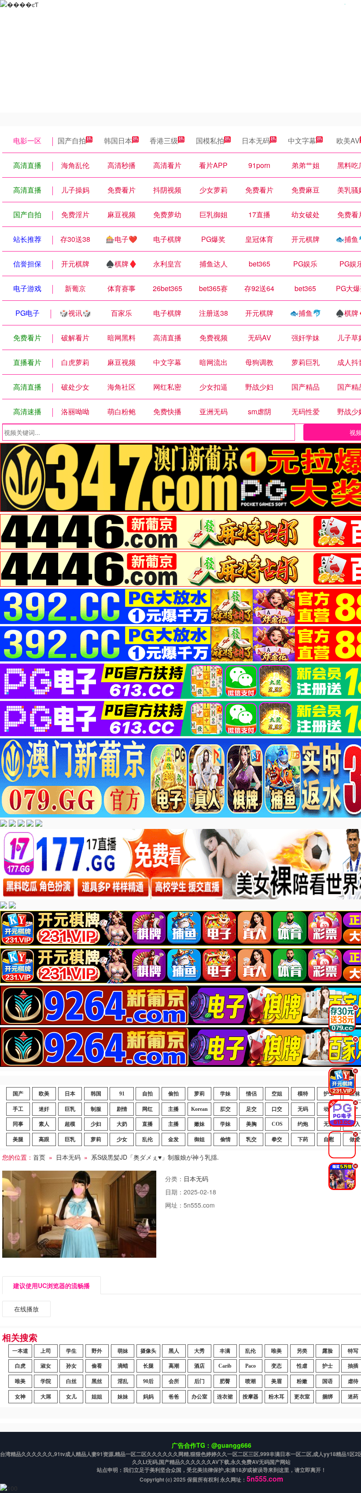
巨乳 (70, 1109)
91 (122, 1094)
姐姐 (97, 1397)
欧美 (44, 1094)
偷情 (225, 1139)
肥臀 (225, 1381)
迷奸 (44, 1109)
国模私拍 (210, 140)
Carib (225, 1366)
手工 (18, 1109)
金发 (173, 1139)
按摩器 (250, 1397)
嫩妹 (199, 1124)
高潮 (174, 1366)
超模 (70, 1124)
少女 (122, 1139)
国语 (327, 1381)
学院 (46, 1381)
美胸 (251, 1124)
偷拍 (173, 1094)
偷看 (97, 1366)
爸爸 (174, 1397)
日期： (174, 1191)
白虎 (20, 1366)
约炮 (303, 1124)
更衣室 (302, 1397)
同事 (18, 1124)
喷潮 (250, 1381)
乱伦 (147, 1139)
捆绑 (327, 1397)
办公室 (199, 1397)
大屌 (46, 1397)
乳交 (251, 1139)
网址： (174, 1205)
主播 (173, 1109)
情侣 (251, 1094)
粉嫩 (302, 1381)
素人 (44, 1124)
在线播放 (26, 1308)
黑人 (174, 1351)
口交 (277, 1109)
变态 (276, 1366)
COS (277, 1124)
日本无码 (256, 140)
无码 (303, 1109)
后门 (199, 1381)
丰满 (225, 1351)
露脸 (327, 1351)
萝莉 (199, 1094)
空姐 (277, 1094)
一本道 (20, 1351)
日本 (70, 1094)
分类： (174, 1178)
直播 (147, 1124)
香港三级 (164, 140)
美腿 (18, 1139)
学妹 (225, 1094)
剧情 (122, 1109)
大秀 (199, 1351)
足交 (251, 1109)
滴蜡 (123, 1366)
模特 (303, 1094)
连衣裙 (225, 1397)
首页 (39, 1157)
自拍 (147, 1094)
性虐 (302, 1366)
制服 (96, 1109)
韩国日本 (118, 140)
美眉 (276, 1381)
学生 (71, 1351)
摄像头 (148, 1351)
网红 (147, 1109)
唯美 (276, 1351)
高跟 (44, 1139)
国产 (18, 1094)
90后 (148, 1381)
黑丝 (97, 1381)
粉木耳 (276, 1397)
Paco (250, 1366)
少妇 (96, 1124)
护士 (327, 1366)
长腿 (148, 1366)
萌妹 (123, 1351)
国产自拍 (72, 140)
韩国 (96, 1094)
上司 (46, 1351)
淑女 (46, 1366)
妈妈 (148, 1397)
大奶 (122, 1124)
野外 (97, 1351)
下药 (303, 1139)
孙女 (71, 1366)
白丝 (71, 1381)
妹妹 (123, 1397)
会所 (174, 1381)
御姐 (199, 1139)
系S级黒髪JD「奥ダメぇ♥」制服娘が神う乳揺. (155, 1157)
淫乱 (123, 1381)
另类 (302, 1351)
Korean (199, 1109)
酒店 (199, 1366)
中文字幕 (302, 140)
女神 (20, 1397)
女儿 (71, 1397)
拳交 (277, 1139)
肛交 (225, 1109)
